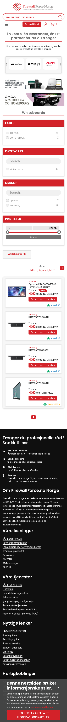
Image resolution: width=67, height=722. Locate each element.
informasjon (15, 462)
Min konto (8, 651)
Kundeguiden (10, 635)
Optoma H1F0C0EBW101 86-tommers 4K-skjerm (43, 285)
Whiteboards (34, 169)
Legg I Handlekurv (43, 299)
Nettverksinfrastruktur (15, 543)
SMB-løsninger (11, 563)
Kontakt (17, 470)
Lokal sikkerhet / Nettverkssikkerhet (22, 547)
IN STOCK (34, 133)
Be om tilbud (32, 24)
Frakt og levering (11, 643)
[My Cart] (52, 24)
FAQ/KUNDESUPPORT (14, 631)
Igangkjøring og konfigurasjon (18, 601)
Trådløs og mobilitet (13, 551)
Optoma (34, 200)
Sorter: (43, 266)
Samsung (34, 205)
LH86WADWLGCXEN (38, 350)
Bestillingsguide (11, 639)
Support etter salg (12, 647)
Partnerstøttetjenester (15, 605)
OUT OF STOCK (34, 137)
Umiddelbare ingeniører (15, 593)
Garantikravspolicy (13, 655)
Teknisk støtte (10, 597)
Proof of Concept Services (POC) (20, 613)
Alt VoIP (7, 567)
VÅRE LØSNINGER (12, 538)
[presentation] (6, 64)
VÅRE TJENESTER (12, 585)
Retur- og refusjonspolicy (16, 660)
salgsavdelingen (34, 462)
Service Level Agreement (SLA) (20, 609)
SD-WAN (7, 559)
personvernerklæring (42, 707)
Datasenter (9, 555)
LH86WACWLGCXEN (39, 383)
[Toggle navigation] (6, 24)
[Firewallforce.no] (33, 6)
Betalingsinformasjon (14, 664)
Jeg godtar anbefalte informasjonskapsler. (33, 715)
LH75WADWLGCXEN (39, 317)
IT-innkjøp (8, 589)
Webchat (34, 470)
